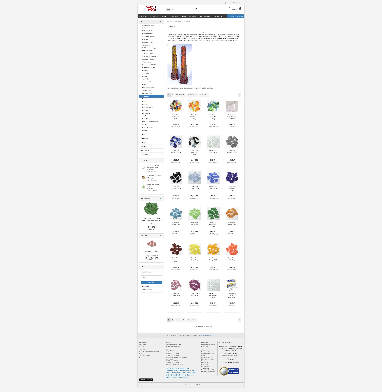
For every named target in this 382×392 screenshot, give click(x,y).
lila (235, 350)
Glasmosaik (143, 16)
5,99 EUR (151, 227)
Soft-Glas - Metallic (147, 42)
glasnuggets (239, 348)
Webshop (185, 385)
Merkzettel (237, 3)
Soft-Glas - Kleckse (147, 45)
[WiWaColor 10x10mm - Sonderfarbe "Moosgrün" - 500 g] (151, 208)
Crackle (221, 346)
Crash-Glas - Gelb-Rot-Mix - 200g (194, 117)
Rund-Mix (145, 119)
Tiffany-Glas (145, 73)
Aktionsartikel (205, 16)
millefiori (234, 353)
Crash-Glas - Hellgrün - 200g (194, 223)
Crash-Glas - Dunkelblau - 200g (232, 188)
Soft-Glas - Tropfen (147, 53)
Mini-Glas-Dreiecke (147, 107)
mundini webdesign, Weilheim (206, 335)
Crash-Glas (145, 96)
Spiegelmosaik (233, 346)
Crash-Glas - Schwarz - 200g (176, 187)
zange (237, 362)
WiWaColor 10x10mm (148, 28)
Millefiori (144, 102)
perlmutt (233, 358)
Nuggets (144, 84)
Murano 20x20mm (147, 33)
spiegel (230, 362)
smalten (232, 359)
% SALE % (231, 16)
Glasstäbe (145, 70)
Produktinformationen (207, 353)
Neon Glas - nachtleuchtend (150, 121)
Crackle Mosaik (146, 82)
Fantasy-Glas (146, 113)
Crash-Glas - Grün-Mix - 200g (213, 117)
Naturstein (154, 16)
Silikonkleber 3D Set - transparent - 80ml (232, 296)
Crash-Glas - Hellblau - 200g (194, 187)
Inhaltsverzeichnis (206, 350)
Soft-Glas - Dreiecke (148, 59)
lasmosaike (205, 368)
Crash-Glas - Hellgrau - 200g (232, 151)
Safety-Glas (145, 79)
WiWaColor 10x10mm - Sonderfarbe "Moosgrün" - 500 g (151, 220)
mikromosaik (227, 353)
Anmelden (151, 282)
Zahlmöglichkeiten (144, 355)
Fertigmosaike (205, 366)
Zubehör (183, 16)
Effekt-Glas (145, 110)
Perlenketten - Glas (147, 127)
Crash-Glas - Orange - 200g (213, 259)
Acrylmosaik (173, 16)
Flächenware (217, 16)
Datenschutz (142, 358)
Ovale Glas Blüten (147, 93)
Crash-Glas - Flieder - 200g (176, 294)
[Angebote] (161, 236)
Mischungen (204, 364)
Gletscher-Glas (146, 62)
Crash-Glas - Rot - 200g (232, 259)
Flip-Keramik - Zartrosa (151, 251)
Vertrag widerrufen (146, 379)
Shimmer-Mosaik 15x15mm (150, 65)
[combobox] (180, 95)
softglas (225, 362)
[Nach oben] (377, 389)
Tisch (221, 348)
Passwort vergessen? (147, 289)
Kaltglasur (226, 346)
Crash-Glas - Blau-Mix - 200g (176, 151)
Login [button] (227, 3)
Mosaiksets (193, 16)
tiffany (234, 362)
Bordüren (203, 361)
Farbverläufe (204, 362)
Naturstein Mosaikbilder (208, 370)
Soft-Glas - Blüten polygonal (150, 48)
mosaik (224, 355)
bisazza (226, 348)
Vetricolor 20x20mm (148, 36)
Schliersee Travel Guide (208, 371)
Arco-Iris (144, 124)
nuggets (228, 358)
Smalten (144, 76)
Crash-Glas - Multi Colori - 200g (176, 117)
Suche (240, 346)
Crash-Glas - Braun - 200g (232, 223)
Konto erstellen (145, 286)
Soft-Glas (145, 39)
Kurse (203, 355)
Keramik (163, 16)
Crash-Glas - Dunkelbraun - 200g (176, 260)
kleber (232, 350)
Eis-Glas (144, 116)
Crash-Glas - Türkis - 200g (176, 223)
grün (229, 350)
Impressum (142, 344)
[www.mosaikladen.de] (151, 8)
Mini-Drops (145, 104)
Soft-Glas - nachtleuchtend (149, 56)
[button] (169, 95)
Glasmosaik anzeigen (148, 25)
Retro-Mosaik (146, 99)
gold (226, 350)
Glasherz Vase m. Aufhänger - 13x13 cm (231, 117)
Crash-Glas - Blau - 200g (213, 187)
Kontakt (141, 347)
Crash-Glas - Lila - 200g (194, 294)
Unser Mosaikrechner (207, 352)
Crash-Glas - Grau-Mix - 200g (194, 152)
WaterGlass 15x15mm (148, 67)
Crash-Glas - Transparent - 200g (213, 295)
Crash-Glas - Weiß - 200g (213, 151)
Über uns (240, 16)
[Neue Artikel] (161, 198)
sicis (228, 359)
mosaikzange (235, 355)
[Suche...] (196, 9)
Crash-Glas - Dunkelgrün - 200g (213, 224)
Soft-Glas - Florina (147, 50)
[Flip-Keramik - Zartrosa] (151, 243)
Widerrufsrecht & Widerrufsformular (149, 351)
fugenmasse (231, 348)
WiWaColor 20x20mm (148, 31)
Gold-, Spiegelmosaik (148, 87)
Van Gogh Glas (146, 90)
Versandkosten (143, 349)
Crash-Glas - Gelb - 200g (194, 259)
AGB (140, 353)
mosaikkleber (229, 355)
